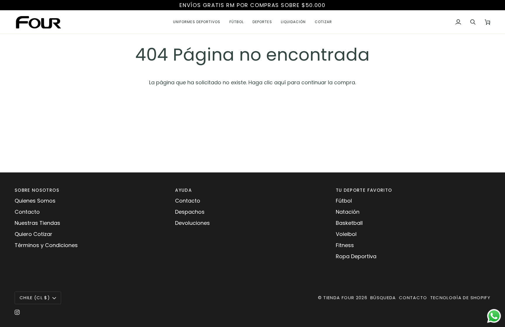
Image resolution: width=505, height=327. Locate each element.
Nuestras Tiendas (37, 223)
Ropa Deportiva (356, 256)
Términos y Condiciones (46, 245)
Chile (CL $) (35, 298)
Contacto (27, 211)
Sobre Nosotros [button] (37, 190)
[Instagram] (17, 312)
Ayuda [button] (183, 190)
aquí (280, 82)
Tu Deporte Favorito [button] (364, 190)
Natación (347, 211)
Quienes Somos (35, 200)
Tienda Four (338, 298)
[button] (197, 21)
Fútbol (344, 200)
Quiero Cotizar (33, 234)
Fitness (345, 245)
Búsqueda (383, 298)
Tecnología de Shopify (460, 298)
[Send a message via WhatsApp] (494, 316)
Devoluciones (192, 223)
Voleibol (346, 234)
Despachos (190, 211)
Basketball (349, 223)
